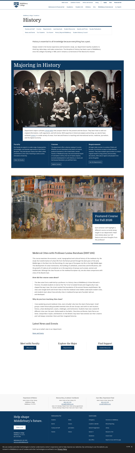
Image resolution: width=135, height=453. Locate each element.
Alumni (53, 424)
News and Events (30, 32)
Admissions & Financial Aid (56, 7)
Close (128, 446)
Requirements (47, 29)
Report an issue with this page (113, 440)
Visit (110, 2)
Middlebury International (105, 7)
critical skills (49, 130)
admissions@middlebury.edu (21, 442)
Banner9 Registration (94, 428)
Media (69, 420)
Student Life (79, 7)
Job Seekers (71, 428)
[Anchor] (115, 219)
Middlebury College (28, 15)
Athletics (88, 7)
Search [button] (119, 7)
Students (53, 420)
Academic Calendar (94, 424)
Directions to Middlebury (112, 420)
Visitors (70, 432)
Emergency (91, 420)
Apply (105, 2)
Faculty (17, 144)
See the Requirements (95, 162)
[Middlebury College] (21, 5)
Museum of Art (109, 432)
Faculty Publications (95, 29)
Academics (70, 7)
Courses (38, 29)
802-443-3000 (23, 440)
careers (33, 135)
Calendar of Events (75, 2)
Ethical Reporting (110, 424)
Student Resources (69, 29)
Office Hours (30, 348)
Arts (94, 7)
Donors (70, 424)
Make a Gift (19, 427)
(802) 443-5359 (105, 402)
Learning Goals (57, 29)
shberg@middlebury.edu (67, 404)
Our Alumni (50, 32)
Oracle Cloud (109, 436)
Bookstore (91, 436)
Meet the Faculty (19, 160)
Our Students (41, 32)
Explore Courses (56, 164)
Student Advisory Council (80, 32)
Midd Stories (65, 2)
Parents (53, 432)
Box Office (91, 440)
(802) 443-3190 (67, 402)
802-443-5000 (17, 436)
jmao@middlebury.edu (105, 404)
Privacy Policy (62, 449)
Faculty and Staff (30, 29)
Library (107, 428)
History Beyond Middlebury (63, 32)
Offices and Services (88, 2)
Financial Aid (117, 2)
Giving (97, 2)
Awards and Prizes (82, 29)
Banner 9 (91, 432)
